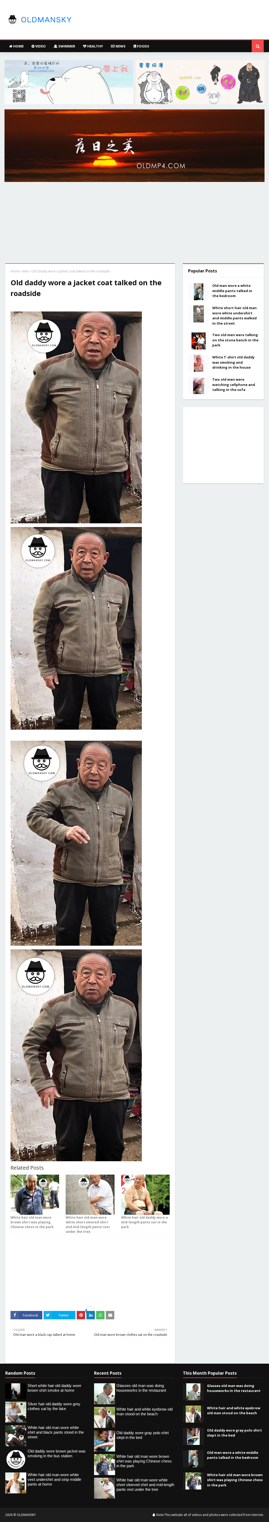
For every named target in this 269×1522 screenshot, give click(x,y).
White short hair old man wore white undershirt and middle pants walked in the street (234, 315)
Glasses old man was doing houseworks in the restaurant (234, 1388)
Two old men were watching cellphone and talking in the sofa (233, 384)
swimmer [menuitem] (66, 46)
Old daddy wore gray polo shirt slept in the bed (234, 1433)
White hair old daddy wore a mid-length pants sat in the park (144, 1222)
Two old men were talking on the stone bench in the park (235, 339)
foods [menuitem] (142, 46)
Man (25, 271)
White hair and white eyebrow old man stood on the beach (233, 1411)
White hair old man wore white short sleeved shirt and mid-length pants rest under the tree (88, 1224)
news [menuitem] (120, 46)
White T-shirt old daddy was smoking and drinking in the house (233, 362)
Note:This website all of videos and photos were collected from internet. (210, 1515)
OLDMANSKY (26, 1515)
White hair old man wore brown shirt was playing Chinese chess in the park (32, 1222)
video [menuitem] (40, 46)
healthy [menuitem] (94, 46)
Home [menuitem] (18, 46)
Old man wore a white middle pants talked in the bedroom (232, 290)
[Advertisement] (134, 224)
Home (15, 271)
